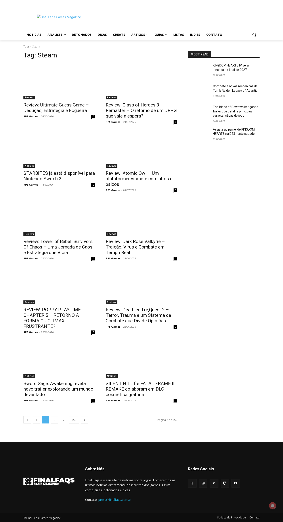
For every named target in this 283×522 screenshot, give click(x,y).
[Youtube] (235, 483)
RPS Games (30, 116)
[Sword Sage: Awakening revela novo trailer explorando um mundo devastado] (59, 360)
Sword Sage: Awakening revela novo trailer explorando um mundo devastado (58, 389)
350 (74, 420)
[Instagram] (203, 483)
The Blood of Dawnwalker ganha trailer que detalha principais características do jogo (235, 111)
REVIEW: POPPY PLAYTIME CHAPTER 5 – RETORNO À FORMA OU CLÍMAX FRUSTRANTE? (52, 318)
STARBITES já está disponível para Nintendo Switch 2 (59, 176)
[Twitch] (225, 483)
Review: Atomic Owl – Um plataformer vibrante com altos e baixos (139, 179)
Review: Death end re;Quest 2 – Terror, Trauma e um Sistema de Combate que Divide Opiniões (138, 315)
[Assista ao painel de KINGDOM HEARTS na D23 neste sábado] (198, 134)
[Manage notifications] (272, 505)
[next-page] (84, 419)
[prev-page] (27, 419)
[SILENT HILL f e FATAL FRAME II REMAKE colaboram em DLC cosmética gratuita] (141, 360)
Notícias (29, 165)
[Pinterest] (214, 483)
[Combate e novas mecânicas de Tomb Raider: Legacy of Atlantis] (198, 91)
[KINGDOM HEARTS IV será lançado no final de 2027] (198, 70)
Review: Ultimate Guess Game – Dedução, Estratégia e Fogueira (56, 107)
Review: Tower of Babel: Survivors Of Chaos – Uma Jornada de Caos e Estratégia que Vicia (58, 247)
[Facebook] (192, 483)
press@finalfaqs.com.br (115, 499)
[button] (254, 34)
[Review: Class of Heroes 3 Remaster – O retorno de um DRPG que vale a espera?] (141, 81)
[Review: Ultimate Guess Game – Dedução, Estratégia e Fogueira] (59, 81)
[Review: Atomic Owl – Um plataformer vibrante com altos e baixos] (141, 150)
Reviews (29, 97)
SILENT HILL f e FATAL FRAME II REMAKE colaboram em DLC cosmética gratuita (140, 389)
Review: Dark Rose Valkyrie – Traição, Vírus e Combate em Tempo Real (135, 247)
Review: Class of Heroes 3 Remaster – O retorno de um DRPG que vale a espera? (141, 110)
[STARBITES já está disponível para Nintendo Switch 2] (59, 150)
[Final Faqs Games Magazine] (58, 17)
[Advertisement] (176, 16)
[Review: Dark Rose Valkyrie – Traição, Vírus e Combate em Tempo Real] (141, 218)
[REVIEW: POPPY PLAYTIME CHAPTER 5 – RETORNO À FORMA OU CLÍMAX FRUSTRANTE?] (59, 286)
